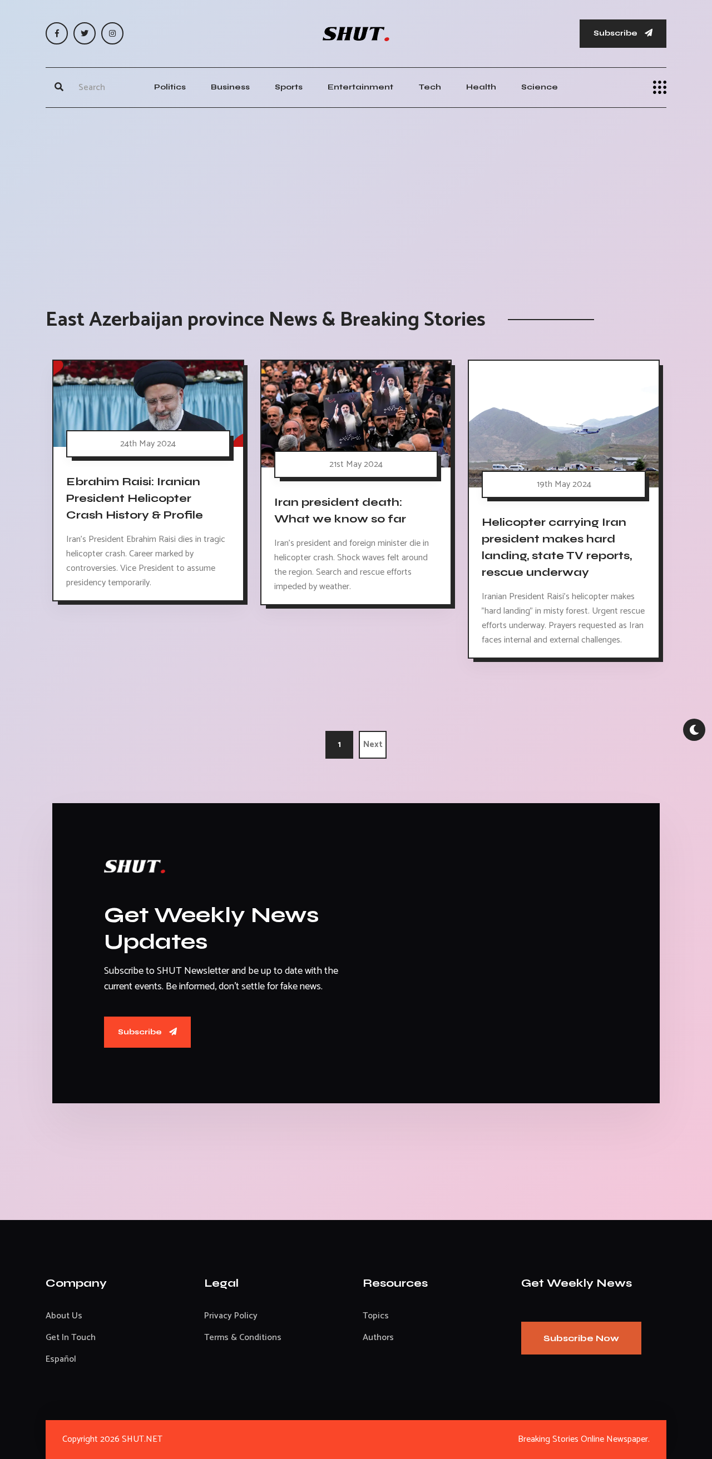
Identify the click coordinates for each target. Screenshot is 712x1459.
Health (481, 87)
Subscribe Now (581, 1338)
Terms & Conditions (242, 1337)
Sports (289, 87)
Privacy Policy (231, 1315)
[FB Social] (57, 33)
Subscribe (616, 33)
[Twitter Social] (84, 33)
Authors (378, 1337)
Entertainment (360, 87)
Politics (170, 87)
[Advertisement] (356, 197)
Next (373, 744)
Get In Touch (71, 1337)
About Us (64, 1315)
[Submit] (59, 87)
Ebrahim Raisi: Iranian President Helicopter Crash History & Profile (134, 498)
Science (539, 87)
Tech (429, 87)
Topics (376, 1315)
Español (61, 1359)
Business (230, 87)
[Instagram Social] (112, 33)
